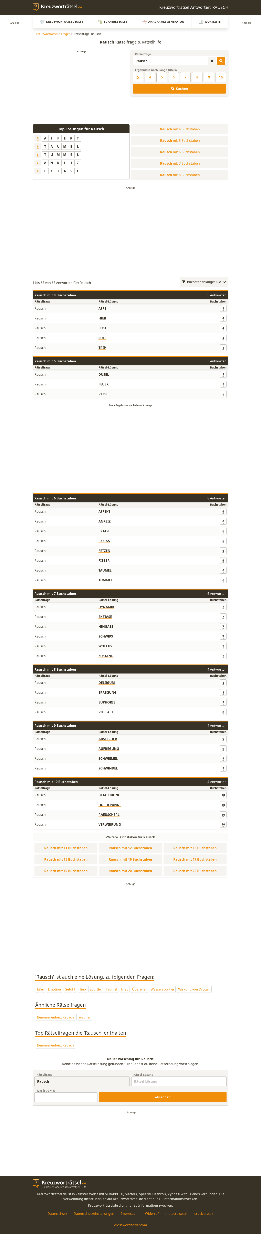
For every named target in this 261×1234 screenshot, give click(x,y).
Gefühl (70, 989)
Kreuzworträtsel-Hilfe (64, 21)
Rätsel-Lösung (143, 1075)
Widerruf (152, 1213)
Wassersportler (163, 989)
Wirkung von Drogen (194, 989)
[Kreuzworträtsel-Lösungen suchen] (221, 61)
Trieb (124, 989)
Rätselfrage (143, 54)
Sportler (96, 989)
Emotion (54, 989)
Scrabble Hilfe (115, 21)
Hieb (82, 989)
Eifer (40, 989)
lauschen (84, 1017)
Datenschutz (57, 1213)
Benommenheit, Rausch (55, 1017)
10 (221, 77)
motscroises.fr (176, 1213)
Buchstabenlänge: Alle (204, 282)
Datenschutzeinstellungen (94, 1213)
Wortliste (213, 21)
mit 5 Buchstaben (180, 140)
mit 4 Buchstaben (180, 129)
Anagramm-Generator (166, 21)
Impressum (129, 1213)
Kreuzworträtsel (47, 34)
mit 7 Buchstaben (180, 163)
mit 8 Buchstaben (180, 175)
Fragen (66, 34)
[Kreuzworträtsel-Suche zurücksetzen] (212, 61)
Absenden (162, 1097)
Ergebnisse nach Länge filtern (156, 70)
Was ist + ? (45, 1090)
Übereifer (139, 989)
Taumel (111, 989)
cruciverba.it (203, 1213)
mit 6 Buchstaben (180, 152)
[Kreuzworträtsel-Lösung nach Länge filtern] (138, 77)
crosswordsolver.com (130, 1225)
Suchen (182, 88)
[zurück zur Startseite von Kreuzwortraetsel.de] (59, 7)
